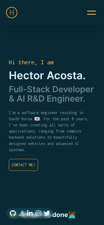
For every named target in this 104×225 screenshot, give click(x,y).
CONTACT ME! (23, 165)
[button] (91, 12)
